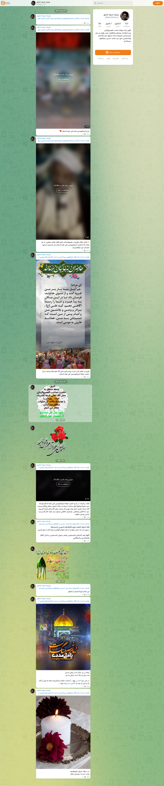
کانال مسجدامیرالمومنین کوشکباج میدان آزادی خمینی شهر (58, 18)
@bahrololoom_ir (112, 17)
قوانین (108, 58)
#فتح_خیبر (71, 683)
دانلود (158, 3)
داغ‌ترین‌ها (116, 58)
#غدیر (78, 680)
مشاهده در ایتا (114, 52)
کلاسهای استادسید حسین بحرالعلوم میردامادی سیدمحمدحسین (58, 524)
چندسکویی (124, 58)
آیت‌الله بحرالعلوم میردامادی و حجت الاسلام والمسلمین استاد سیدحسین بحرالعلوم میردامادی (58, 257)
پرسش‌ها (101, 58)
